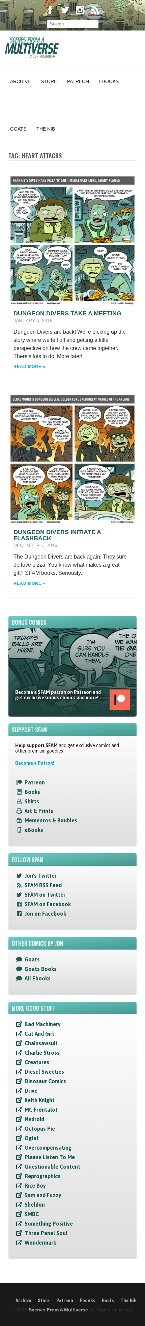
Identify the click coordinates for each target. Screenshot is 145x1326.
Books (32, 792)
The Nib (45, 129)
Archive (20, 81)
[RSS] (94, 10)
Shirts (32, 801)
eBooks (34, 830)
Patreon (78, 81)
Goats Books (41, 969)
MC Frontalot (41, 1110)
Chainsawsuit (41, 1043)
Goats (18, 129)
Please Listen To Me (50, 1157)
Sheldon (35, 1205)
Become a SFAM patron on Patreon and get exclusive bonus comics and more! (58, 694)
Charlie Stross (42, 1053)
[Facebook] (50, 10)
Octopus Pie (40, 1129)
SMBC (32, 1214)
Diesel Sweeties (44, 1072)
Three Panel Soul (46, 1233)
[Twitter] (65, 10)
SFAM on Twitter (45, 895)
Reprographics (42, 1176)
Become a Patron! (34, 763)
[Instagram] (79, 10)
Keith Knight (40, 1100)
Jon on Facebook (45, 914)
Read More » (29, 366)
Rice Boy (35, 1186)
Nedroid (34, 1119)
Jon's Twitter (41, 876)
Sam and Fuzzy (43, 1195)
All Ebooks (38, 978)
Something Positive (49, 1224)
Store (49, 81)
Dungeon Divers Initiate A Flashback (57, 535)
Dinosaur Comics (45, 1081)
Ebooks (109, 81)
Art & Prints (39, 811)
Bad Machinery (43, 1024)
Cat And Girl (39, 1034)
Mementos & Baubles (51, 820)
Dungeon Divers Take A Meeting (67, 313)
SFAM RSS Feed (43, 885)
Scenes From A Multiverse (58, 1309)
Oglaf (32, 1138)
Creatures (37, 1062)
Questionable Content (52, 1167)
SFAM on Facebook (48, 904)
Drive (31, 1091)
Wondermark (40, 1243)
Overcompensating (48, 1148)
